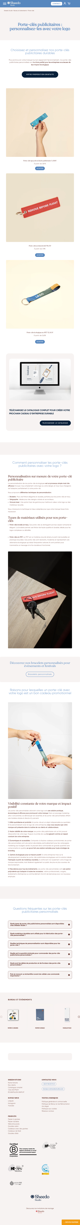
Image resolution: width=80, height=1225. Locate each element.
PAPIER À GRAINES (13, 1028)
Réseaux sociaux (48, 1111)
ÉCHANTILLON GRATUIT (16, 1092)
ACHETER (40, 168)
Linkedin (11, 1101)
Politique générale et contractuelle (54, 1101)
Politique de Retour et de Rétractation (56, 1104)
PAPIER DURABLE (40, 1028)
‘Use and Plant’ (13, 1090)
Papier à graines (14, 1119)
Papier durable (13, 1121)
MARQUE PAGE (67, 1028)
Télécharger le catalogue (55, 423)
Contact (57, 4)
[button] (1, 1017)
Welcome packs (13, 1124)
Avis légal (45, 1106)
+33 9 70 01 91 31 (49, 1084)
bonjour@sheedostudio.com (53, 1089)
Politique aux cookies (49, 1109)
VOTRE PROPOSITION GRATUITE (40, 74)
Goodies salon (13, 1126)
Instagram (12, 1103)
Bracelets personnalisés (40, 674)
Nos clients (12, 1085)
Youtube (11, 1105)
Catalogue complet (15, 1087)
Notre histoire (13, 1083)
